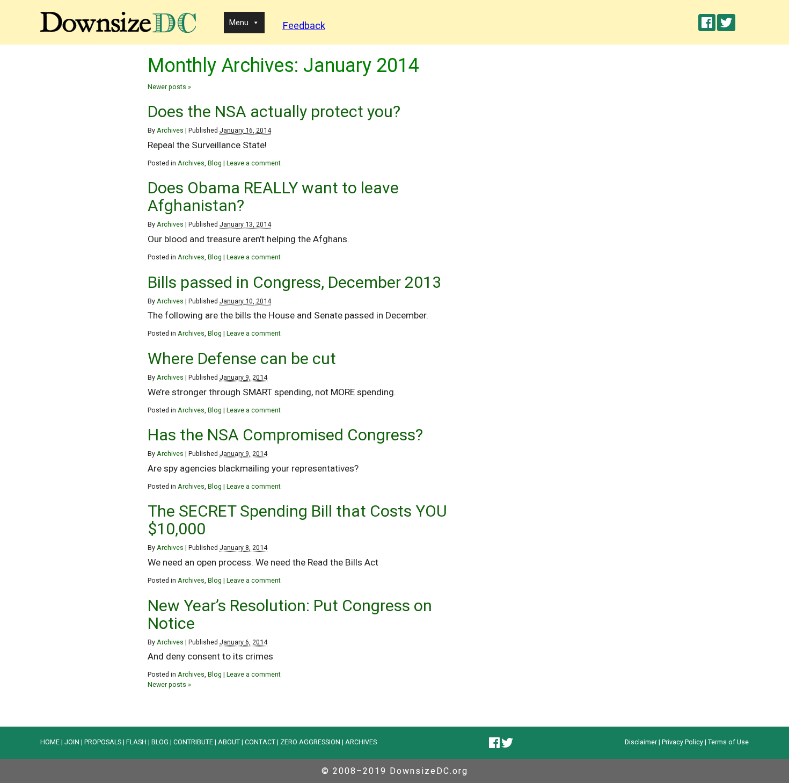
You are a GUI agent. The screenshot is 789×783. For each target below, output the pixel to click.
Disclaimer (641, 742)
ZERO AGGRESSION (310, 742)
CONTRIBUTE (193, 742)
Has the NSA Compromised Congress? (285, 434)
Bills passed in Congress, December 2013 (294, 282)
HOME (50, 742)
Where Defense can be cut (242, 358)
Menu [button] (239, 22)
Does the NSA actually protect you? (274, 111)
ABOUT (229, 742)
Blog (215, 163)
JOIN (71, 742)
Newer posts (169, 87)
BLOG (160, 742)
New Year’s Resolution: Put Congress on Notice (290, 614)
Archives (170, 130)
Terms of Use (728, 742)
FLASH (136, 742)
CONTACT (260, 742)
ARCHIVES (361, 742)
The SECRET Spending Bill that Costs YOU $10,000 (297, 520)
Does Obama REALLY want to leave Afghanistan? (273, 196)
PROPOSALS (102, 742)
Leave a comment (254, 163)
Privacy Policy (682, 742)
